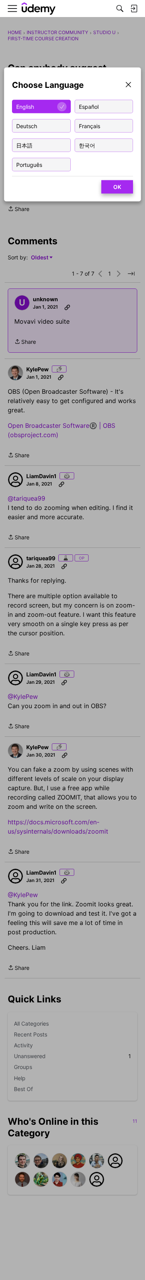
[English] (39, 8)
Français (89, 125)
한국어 (87, 145)
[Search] (120, 8)
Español (89, 106)
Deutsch (26, 125)
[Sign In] (134, 8)
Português (29, 164)
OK (117, 187)
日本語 (24, 145)
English (25, 106)
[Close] (128, 85)
